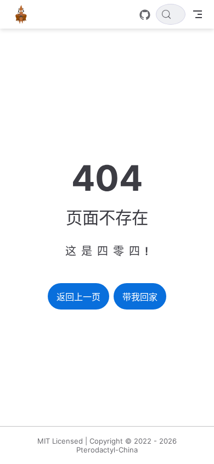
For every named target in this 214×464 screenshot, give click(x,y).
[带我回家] (24, 14)
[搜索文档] (170, 14)
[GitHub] (145, 15)
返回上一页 (78, 297)
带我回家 (139, 297)
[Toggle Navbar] (197, 14)
